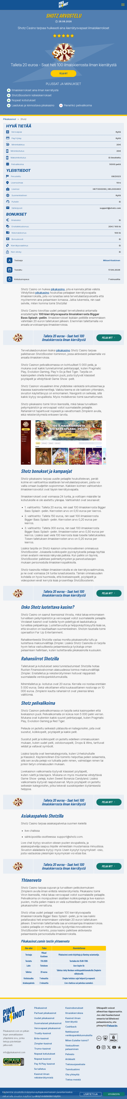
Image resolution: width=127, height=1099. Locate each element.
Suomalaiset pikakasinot (47, 1023)
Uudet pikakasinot (44, 1018)
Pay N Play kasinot (44, 1063)
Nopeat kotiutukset (44, 1053)
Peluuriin (112, 1025)
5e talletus (40, 1068)
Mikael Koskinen (111, 260)
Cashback (71, 1026)
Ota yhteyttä (72, 1074)
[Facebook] (98, 1047)
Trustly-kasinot (42, 1033)
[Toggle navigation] (123, 4)
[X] (109, 1047)
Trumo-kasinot (42, 1048)
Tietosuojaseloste (75, 1064)
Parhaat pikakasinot (45, 1013)
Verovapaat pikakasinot (47, 1028)
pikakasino (58, 289)
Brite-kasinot (41, 1038)
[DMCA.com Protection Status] (113, 1038)
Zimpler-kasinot (43, 1043)
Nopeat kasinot (42, 1058)
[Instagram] (103, 1047)
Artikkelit (70, 1059)
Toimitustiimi (72, 1069)
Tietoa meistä (73, 1079)
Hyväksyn (114, 1094)
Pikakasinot (9, 119)
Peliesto (69, 1054)
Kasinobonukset (74, 1007)
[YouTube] (114, 1047)
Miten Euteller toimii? (77, 1040)
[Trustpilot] (119, 1047)
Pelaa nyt (63, 73)
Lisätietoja (91, 1094)
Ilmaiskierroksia (74, 1013)
